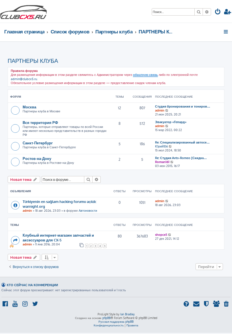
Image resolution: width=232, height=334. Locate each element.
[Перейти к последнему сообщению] (167, 201)
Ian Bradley (127, 314)
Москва (29, 106)
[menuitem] (218, 12)
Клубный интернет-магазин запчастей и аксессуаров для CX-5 (58, 237)
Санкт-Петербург (38, 142)
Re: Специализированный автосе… (182, 142)
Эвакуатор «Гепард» (170, 122)
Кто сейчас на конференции (32, 285)
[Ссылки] (226, 32)
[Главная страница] (23, 11)
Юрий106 (161, 146)
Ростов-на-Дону (37, 158)
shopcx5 (161, 235)
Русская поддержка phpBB (116, 321)
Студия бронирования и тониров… (182, 106)
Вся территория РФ (40, 122)
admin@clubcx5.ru (24, 79)
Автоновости (88, 211)
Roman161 (162, 162)
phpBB (106, 318)
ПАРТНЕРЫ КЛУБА (33, 60)
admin (159, 110)
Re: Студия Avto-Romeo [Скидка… (181, 158)
